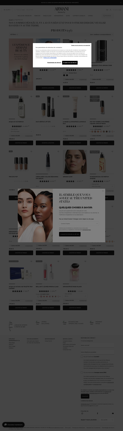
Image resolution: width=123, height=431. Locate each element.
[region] (62, 55)
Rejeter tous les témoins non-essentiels (80, 45)
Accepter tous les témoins (70, 62)
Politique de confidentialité (49, 57)
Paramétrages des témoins (54, 62)
